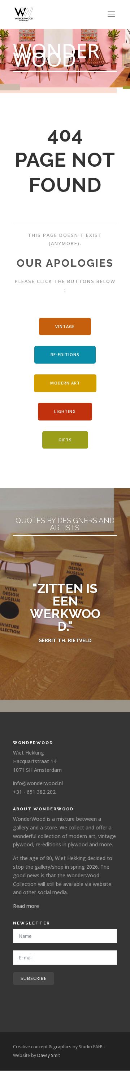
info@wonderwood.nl (38, 783)
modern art (65, 383)
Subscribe (34, 978)
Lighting (65, 411)
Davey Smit (48, 1055)
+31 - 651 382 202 (34, 791)
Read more (26, 906)
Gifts (65, 439)
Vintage (65, 326)
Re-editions (65, 354)
